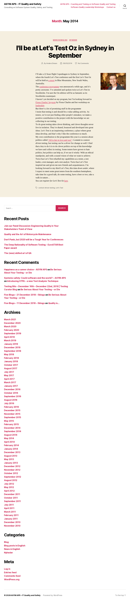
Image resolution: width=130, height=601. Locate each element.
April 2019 (9, 337)
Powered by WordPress (52, 595)
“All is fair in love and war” (60, 140)
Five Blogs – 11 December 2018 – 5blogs (24, 303)
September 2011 (12, 501)
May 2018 (9, 354)
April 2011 (9, 508)
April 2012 (9, 491)
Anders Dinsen (51, 63)
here (66, 180)
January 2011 (11, 519)
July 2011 (9, 505)
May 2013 (9, 459)
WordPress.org (12, 579)
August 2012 (10, 480)
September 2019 (12, 333)
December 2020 (12, 323)
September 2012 (12, 477)
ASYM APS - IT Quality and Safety (22, 4)
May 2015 (9, 421)
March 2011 (10, 512)
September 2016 (12, 396)
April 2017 (9, 379)
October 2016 (11, 393)
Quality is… (53, 303)
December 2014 (12, 428)
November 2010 (12, 526)
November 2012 (12, 470)
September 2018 (12, 351)
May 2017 (9, 375)
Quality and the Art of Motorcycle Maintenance (27, 234)
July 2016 (9, 403)
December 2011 (12, 494)
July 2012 (9, 484)
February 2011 (11, 515)
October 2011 (11, 498)
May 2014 (9, 438)
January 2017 (11, 386)
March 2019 (10, 340)
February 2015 (11, 424)
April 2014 (9, 442)
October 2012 (11, 473)
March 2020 (10, 326)
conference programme (49, 86)
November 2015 (12, 414)
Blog (6, 542)
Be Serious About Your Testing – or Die (40, 289)
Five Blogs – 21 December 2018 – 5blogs (24, 295)
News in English (60, 40)
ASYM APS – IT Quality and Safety (25, 595)
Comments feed (12, 576)
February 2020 (11, 330)
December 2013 (12, 452)
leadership (40, 105)
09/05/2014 (67, 63)
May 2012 (9, 487)
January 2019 (11, 344)
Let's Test (59, 188)
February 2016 (11, 407)
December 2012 (12, 466)
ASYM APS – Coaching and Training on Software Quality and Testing (87, 4)
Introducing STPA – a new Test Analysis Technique (32, 281)
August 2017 (10, 368)
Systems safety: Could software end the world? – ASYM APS (35, 278)
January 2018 (11, 361)
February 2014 (11, 445)
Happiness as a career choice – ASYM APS (25, 269)
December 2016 (12, 389)
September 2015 (12, 417)
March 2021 (10, 319)
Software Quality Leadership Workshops (87, 7)
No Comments (83, 63)
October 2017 (11, 365)
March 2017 (10, 382)
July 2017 (9, 372)
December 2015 (12, 410)
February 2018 (11, 358)
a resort (51, 80)
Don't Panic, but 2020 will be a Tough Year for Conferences (33, 239)
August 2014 (10, 435)
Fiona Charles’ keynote (46, 102)
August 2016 (10, 400)
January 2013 (11, 463)
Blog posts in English (14, 545)
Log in (7, 569)
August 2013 (10, 456)
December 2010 (12, 522)
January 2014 (11, 449)
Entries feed (10, 572)
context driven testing (46, 188)
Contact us (111, 7)
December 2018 (12, 347)
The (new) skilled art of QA (17, 253)
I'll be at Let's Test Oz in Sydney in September (65, 51)
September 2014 (12, 431)
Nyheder (73, 40)
